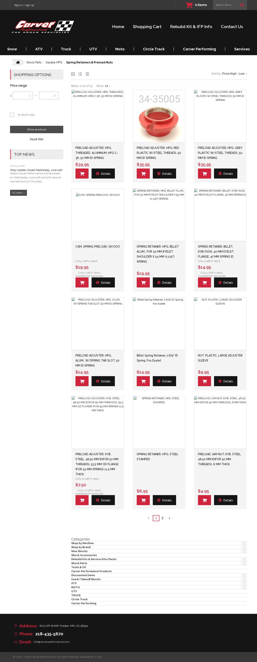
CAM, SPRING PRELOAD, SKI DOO (97, 246)
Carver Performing (199, 49)
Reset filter (37, 139)
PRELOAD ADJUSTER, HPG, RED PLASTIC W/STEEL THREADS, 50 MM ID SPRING (159, 152)
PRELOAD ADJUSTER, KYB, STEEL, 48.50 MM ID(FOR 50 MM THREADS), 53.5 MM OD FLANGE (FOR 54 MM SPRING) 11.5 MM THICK (96, 464)
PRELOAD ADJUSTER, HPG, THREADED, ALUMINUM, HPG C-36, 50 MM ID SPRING (96, 152)
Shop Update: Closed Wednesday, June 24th (36, 170)
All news (17, 192)
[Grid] (72, 73)
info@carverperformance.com (52, 641)
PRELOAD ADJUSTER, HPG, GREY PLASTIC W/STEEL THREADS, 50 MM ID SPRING (220, 152)
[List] (80, 73)
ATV (39, 49)
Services (242, 49)
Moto (120, 49)
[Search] (242, 5)
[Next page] (169, 518)
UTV (93, 49)
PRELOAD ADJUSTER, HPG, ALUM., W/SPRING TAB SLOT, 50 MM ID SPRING (97, 360)
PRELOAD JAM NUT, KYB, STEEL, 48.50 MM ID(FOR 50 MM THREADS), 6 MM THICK (219, 459)
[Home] (43, 26)
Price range (18, 85)
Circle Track (154, 49)
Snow (12, 49)
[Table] (87, 73)
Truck (66, 49)
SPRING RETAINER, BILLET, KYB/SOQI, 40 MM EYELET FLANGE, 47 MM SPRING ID (216, 251)
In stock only (26, 114)
